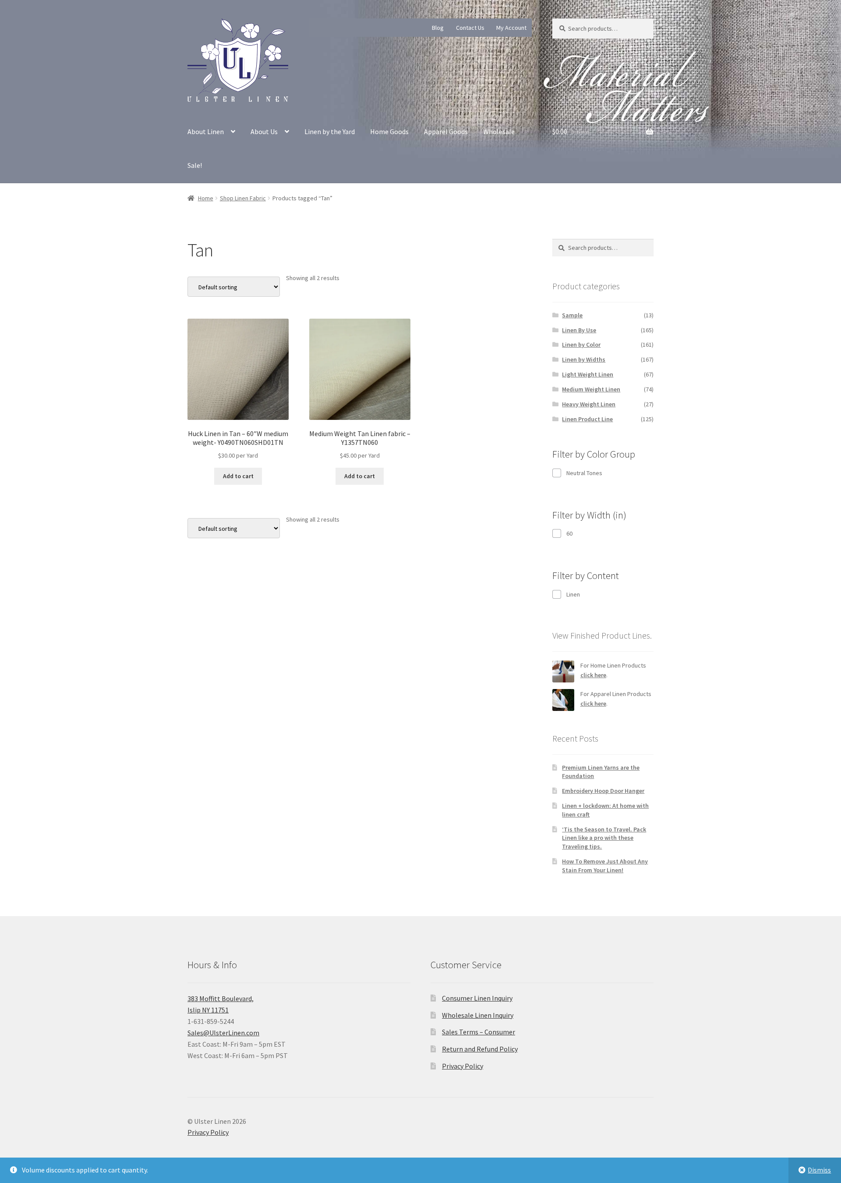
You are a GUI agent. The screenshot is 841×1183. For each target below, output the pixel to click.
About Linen (205, 131)
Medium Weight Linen (591, 389)
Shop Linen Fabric (243, 198)
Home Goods (389, 131)
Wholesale (499, 131)
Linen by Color (581, 344)
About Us (264, 131)
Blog (438, 28)
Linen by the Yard (329, 131)
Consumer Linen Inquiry (477, 998)
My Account (511, 28)
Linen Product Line (587, 419)
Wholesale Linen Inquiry (477, 1015)
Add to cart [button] (238, 476)
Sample (572, 315)
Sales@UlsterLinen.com (223, 1032)
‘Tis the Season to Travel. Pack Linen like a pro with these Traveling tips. (604, 838)
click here (593, 675)
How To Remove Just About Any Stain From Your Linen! (605, 865)
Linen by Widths (583, 359)
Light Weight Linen (587, 374)
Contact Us (470, 28)
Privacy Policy (462, 1066)
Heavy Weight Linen (588, 404)
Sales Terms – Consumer (478, 1031)
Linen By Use (579, 330)
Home (205, 198)
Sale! (194, 165)
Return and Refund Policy (480, 1048)
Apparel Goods (446, 131)
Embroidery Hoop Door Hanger (603, 791)
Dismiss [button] (819, 1169)
